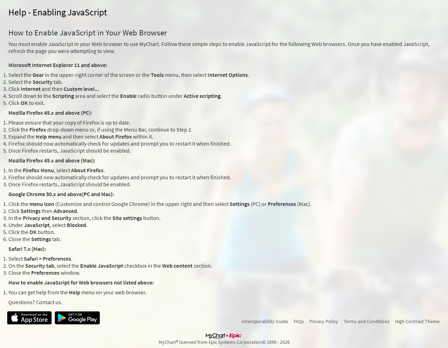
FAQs (299, 321)
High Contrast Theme (417, 321)
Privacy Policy (323, 321)
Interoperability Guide (265, 321)
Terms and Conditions (367, 321)
